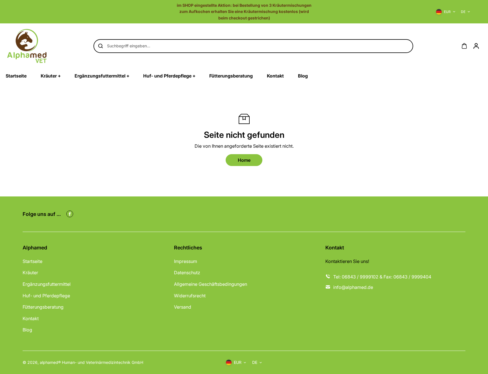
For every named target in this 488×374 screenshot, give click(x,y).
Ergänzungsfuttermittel (47, 284)
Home (244, 160)
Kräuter (30, 272)
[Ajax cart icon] (464, 46)
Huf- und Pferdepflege (46, 295)
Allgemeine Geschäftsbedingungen (210, 284)
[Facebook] (69, 214)
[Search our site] (100, 46)
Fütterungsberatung (43, 307)
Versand (182, 307)
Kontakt (31, 318)
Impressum (185, 261)
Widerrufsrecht (190, 295)
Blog (27, 330)
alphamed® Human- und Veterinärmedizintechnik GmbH (91, 362)
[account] (476, 46)
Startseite (32, 261)
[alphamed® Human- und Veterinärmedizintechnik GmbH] (27, 45)
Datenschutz (187, 272)
